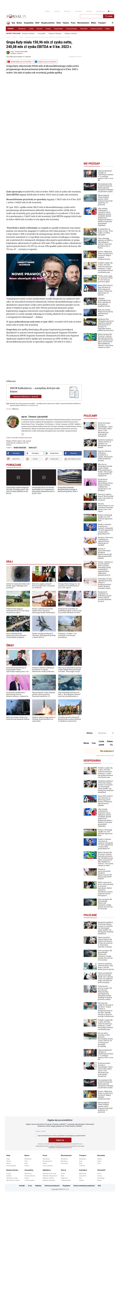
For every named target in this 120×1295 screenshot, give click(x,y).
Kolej (80, 1163)
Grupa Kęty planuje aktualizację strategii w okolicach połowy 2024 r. (68, 489)
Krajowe (8, 1173)
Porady (99, 1180)
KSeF (26, 1163)
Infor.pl (63, 1170)
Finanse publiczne (30, 1176)
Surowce (39, 29)
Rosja (8, 1159)
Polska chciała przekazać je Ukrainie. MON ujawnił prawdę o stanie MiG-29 (44, 635)
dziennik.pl (57, 11)
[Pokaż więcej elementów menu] (112, 23)
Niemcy (8, 1163)
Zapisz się (60, 1140)
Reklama (38, 1186)
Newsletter (89, 11)
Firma (26, 1161)
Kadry (62, 1176)
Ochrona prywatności (52, 1186)
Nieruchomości (66, 1155)
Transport (82, 1155)
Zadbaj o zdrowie (70, 33)
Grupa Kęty (33, 448)
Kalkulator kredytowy (49, 1180)
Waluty (107, 29)
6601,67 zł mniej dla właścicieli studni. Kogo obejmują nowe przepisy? (18, 586)
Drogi (80, 1161)
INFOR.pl (47, 11)
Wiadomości (82, 1173)
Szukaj (110, 16)
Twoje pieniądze (71, 29)
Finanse (11, 29)
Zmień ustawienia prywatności (84, 1186)
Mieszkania (64, 1161)
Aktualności (22, 29)
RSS (99, 1186)
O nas (30, 1186)
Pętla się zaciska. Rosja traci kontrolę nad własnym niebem (17, 718)
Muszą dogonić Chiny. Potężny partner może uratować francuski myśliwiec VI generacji (43, 694)
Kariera (45, 1163)
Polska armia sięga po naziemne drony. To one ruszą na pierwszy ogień (17, 610)
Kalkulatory (47, 1170)
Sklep (111, 11)
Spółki (99, 1161)
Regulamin (66, 1186)
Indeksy (99, 1159)
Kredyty (48, 29)
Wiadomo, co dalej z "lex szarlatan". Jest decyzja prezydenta (67, 635)
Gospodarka (29, 1170)
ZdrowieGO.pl (78, 11)
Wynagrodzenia (47, 1161)
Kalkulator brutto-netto (49, 1173)
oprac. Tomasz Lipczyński (18, 52)
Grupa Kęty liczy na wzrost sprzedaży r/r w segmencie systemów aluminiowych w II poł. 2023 (43, 490)
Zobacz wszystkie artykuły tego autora (19, 438)
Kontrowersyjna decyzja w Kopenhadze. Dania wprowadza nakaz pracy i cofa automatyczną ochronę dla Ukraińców (17, 669)
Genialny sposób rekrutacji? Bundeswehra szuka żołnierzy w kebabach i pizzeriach (69, 719)
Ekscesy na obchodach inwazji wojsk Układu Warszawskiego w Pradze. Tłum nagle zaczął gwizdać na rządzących (69, 669)
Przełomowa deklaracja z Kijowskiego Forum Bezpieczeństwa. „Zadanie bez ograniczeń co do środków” (17, 694)
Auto (80, 1178)
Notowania (83, 29)
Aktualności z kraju (12, 1178)
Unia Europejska (11, 1165)
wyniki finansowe (20, 448)
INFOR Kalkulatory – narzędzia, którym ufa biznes (35, 390)
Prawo (63, 1173)
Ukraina (8, 1161)
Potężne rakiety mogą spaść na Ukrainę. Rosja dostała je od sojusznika (43, 719)
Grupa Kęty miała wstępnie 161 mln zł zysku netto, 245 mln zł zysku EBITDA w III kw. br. (17, 490)
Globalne (9, 1176)
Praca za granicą (48, 1165)
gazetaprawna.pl (100, 11)
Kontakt (22, 1186)
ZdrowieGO (101, 1170)
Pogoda (81, 1180)
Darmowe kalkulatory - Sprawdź (25, 396)
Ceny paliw (41, 33)
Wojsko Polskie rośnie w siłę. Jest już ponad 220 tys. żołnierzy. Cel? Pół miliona (18, 443)
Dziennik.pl (83, 1170)
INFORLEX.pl (67, 11)
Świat (8, 1155)
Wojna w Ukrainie (55, 33)
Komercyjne (64, 1163)
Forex (99, 1163)
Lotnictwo (82, 1165)
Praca (45, 1155)
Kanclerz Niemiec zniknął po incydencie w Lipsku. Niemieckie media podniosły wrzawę (43, 669)
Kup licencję (34, 405)
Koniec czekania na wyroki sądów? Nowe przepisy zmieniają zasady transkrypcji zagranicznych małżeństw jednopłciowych (43, 610)
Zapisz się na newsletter (47, 62)
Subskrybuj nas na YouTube (21, 62)
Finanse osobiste (96, 29)
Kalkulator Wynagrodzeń (50, 1176)
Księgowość (64, 1178)
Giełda (31, 29)
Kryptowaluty (58, 29)
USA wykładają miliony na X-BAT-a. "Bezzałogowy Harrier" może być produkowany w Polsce (69, 694)
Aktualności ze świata (12, 1180)
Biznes (27, 1155)
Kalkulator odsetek (48, 1178)
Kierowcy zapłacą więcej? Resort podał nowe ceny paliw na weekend (43, 586)
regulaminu (61, 1135)
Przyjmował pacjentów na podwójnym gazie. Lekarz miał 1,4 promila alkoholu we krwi (69, 610)
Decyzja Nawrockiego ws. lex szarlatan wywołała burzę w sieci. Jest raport (69, 586)
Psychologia (100, 1178)
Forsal (7, 37)
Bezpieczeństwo (12, 1170)
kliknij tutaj (69, 1147)
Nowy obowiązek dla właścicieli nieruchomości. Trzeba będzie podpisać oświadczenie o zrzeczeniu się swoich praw (17, 635)
